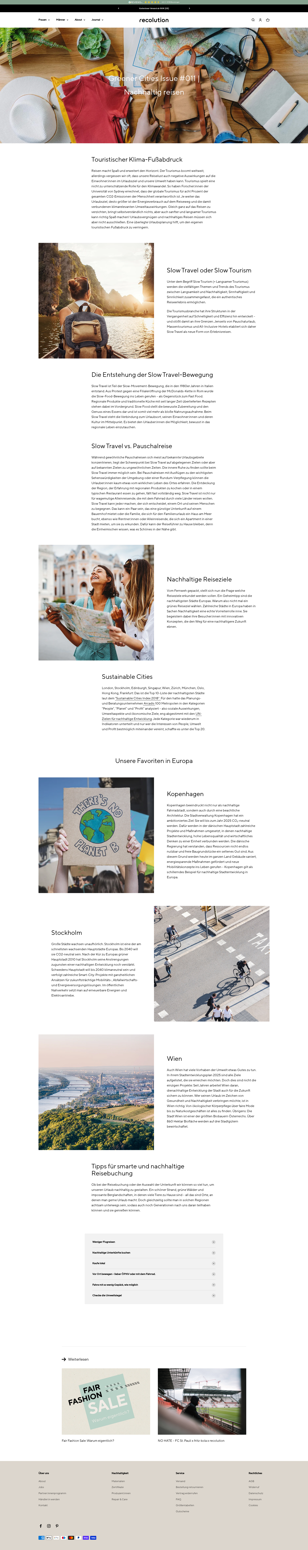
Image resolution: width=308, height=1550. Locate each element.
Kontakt (43, 1505)
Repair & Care (120, 1499)
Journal (96, 19)
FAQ (178, 1499)
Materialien (118, 1481)
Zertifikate (118, 1487)
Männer (60, 19)
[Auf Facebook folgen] (40, 1526)
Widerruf (254, 1487)
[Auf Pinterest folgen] (57, 1526)
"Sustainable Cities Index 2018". (138, 698)
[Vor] (189, 8)
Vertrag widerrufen (187, 1493)
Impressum (255, 1499)
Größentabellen (185, 1505)
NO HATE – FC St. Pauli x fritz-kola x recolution (191, 1441)
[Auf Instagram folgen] (49, 1526)
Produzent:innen (121, 1493)
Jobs (41, 1487)
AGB (251, 1481)
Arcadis (149, 703)
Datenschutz (256, 1493)
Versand (180, 1481)
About (78, 19)
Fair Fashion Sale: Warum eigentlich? (88, 1441)
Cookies (253, 1505)
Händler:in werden (49, 1499)
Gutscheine (182, 1511)
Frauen (42, 19)
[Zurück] (118, 8)
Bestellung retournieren (189, 1487)
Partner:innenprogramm (52, 1493)
